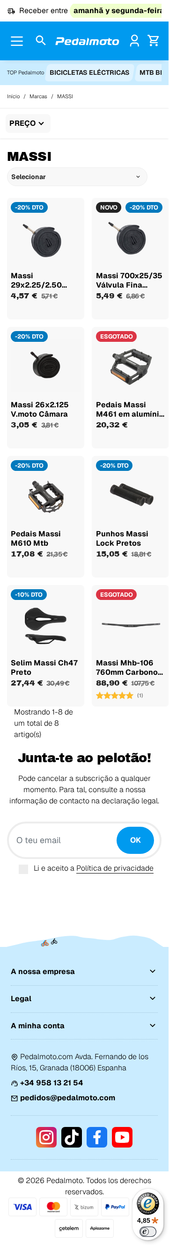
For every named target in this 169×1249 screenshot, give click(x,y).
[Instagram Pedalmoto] (46, 1137)
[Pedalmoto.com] (87, 41)
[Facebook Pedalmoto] (97, 1137)
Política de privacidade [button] (115, 868)
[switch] (148, 1232)
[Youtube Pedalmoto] (122, 1137)
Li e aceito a (94, 868)
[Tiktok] (71, 1137)
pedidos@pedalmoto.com (67, 1098)
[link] (134, 40)
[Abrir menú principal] (17, 41)
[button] (40, 41)
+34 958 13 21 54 (51, 1083)
